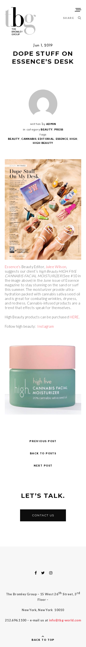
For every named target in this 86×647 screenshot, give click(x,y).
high (73, 139)
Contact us (43, 515)
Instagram (45, 326)
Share (68, 18)
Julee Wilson (56, 266)
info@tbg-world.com (65, 620)
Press (58, 129)
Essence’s (13, 266)
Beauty (47, 129)
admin (51, 124)
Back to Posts (43, 453)
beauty (14, 139)
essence (62, 139)
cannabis (28, 139)
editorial (46, 139)
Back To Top (43, 639)
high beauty (43, 143)
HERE (74, 317)
